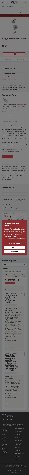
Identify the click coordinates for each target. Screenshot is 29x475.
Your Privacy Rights (14, 243)
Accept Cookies (14, 251)
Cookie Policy (12, 238)
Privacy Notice (21, 238)
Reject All (14, 247)
